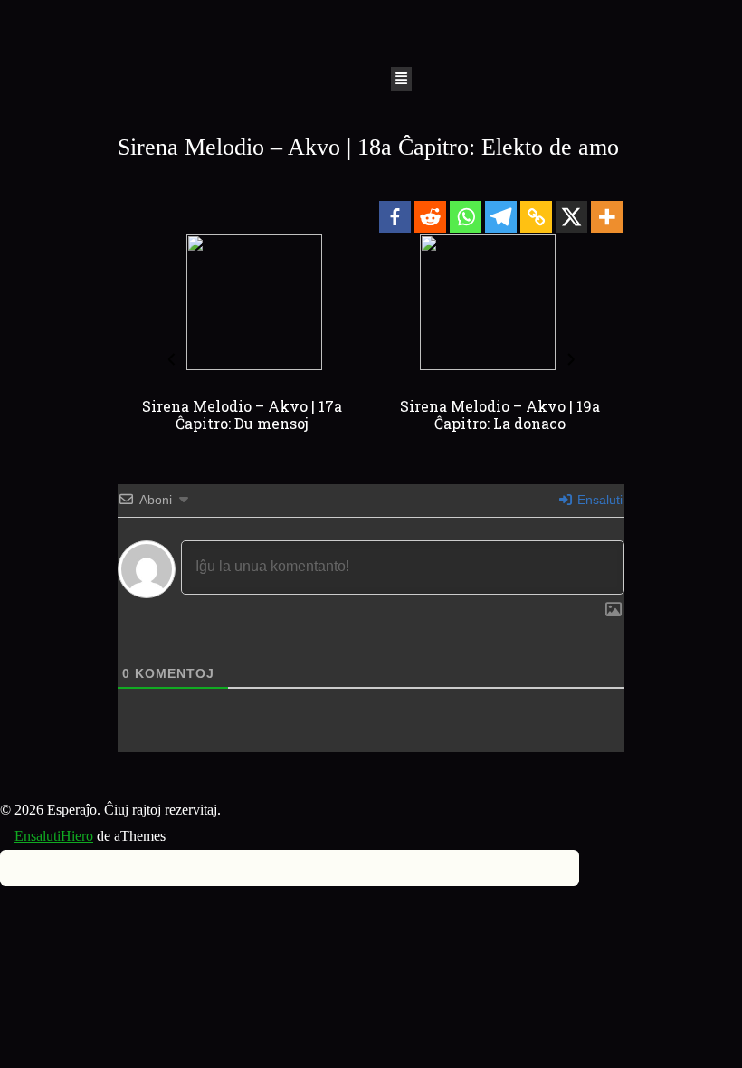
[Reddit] (430, 217)
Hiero (77, 836)
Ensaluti (598, 499)
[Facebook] (395, 217)
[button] (402, 79)
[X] (571, 217)
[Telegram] (501, 217)
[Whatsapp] (465, 217)
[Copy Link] (536, 217)
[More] (607, 217)
